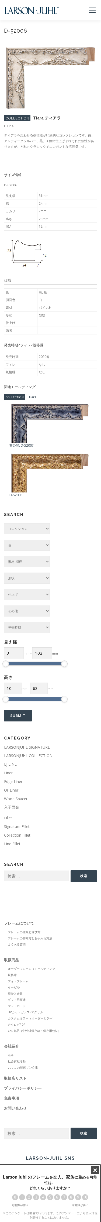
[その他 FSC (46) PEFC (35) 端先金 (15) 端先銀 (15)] (27, 611)
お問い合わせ (15, 1108)
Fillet (8, 817)
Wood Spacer (15, 798)
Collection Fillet (17, 835)
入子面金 (11, 807)
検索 (83, 876)
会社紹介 (11, 1046)
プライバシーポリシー (23, 1088)
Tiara (32, 397)
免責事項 (11, 1098)
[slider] (5, 663)
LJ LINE (10, 764)
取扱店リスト (15, 1078)
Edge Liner (13, 781)
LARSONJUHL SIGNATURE (27, 747)
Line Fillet (12, 843)
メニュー (92, 10)
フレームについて (19, 923)
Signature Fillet (17, 826)
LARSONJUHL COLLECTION (28, 755)
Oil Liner (11, 790)
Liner (8, 772)
